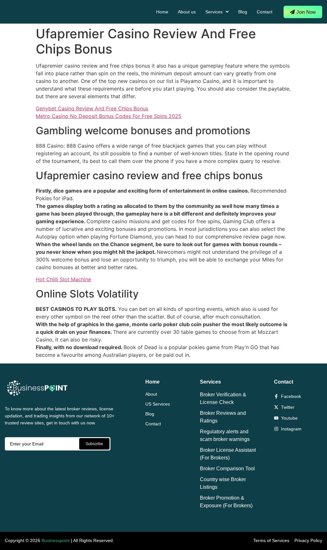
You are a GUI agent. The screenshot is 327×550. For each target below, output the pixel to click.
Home (162, 11)
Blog (242, 11)
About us (187, 11)
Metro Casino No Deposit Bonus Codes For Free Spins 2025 (108, 116)
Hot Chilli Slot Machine (63, 279)
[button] (217, 12)
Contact (264, 11)
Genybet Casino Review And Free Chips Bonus (92, 108)
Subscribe (94, 444)
